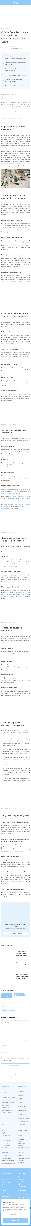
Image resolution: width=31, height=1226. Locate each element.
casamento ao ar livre (12, 359)
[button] (2, 2)
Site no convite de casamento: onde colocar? (21, 965)
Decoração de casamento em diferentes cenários (13, 80)
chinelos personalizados (15, 504)
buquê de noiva (18, 454)
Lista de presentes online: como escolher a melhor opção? (22, 976)
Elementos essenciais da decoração (15, 75)
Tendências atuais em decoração (14, 86)
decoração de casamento (8, 1010)
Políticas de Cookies (22, 1209)
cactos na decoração (8, 281)
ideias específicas (18, 496)
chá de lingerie (5, 501)
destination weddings (7, 596)
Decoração (5, 28)
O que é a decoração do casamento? (15, 58)
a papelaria (23, 264)
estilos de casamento (7, 343)
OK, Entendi (15, 1220)
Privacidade (6, 1210)
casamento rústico (6, 284)
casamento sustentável (10, 566)
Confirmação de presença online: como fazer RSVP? (21, 953)
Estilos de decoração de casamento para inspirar (15, 63)
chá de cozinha (15, 501)
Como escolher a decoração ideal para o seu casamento (16, 70)
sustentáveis (16, 493)
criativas (8, 493)
